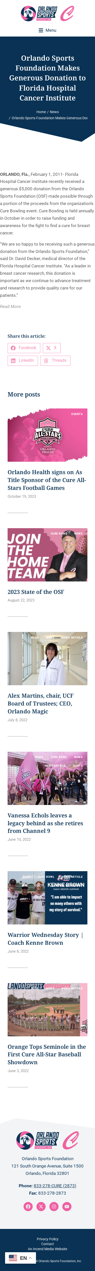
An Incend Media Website (47, 1249)
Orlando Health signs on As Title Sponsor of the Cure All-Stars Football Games (47, 479)
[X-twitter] (41, 1206)
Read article (18, 509)
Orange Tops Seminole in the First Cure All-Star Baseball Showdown (47, 1054)
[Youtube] (66, 1206)
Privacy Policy (48, 1239)
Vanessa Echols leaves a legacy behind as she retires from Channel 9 (45, 823)
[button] (47, 30)
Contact (47, 1244)
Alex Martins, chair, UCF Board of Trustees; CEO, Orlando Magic (40, 703)
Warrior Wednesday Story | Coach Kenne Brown (46, 938)
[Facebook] (28, 1206)
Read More (10, 306)
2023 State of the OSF (36, 591)
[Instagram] (54, 1206)
